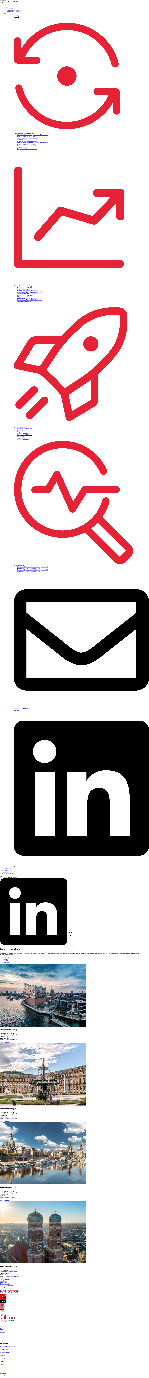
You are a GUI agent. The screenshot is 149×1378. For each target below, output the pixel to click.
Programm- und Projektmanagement (27, 141)
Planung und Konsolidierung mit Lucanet (28, 568)
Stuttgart (5, 959)
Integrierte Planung (22, 289)
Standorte (2, 1332)
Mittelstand (10, 8)
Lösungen (6, 13)
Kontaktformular (4, 1352)
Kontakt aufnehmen (8, 873)
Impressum (3, 1373)
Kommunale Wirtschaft (13, 10)
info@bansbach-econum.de (21, 708)
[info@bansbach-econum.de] (81, 707)
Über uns (2, 1335)
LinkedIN (2, 1358)
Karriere (5, 872)
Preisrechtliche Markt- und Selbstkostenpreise (29, 292)
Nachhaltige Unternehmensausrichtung (27, 138)
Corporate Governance (23, 432)
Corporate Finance (22, 139)
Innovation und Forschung (14, 11)
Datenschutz (3, 1376)
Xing (1, 1361)
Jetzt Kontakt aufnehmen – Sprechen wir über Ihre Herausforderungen (6, 1283)
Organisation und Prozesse (24, 428)
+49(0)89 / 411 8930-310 (12, 1276)
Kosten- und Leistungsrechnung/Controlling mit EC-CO (32, 567)
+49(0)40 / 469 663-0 (11, 1039)
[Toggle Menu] (0, 4)
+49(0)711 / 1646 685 (11, 1118)
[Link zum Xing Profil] (74, 944)
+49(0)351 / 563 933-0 (11, 1197)
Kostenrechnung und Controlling (26, 287)
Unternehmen (7, 868)
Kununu (2, 1364)
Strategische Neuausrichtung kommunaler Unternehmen (32, 135)
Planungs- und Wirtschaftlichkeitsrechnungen (29, 290)
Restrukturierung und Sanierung (26, 136)
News (5, 870)
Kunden (5, 7)
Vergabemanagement (23, 433)
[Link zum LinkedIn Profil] (36, 944)
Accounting (20, 430)
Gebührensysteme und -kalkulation (26, 293)
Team (1, 1329)
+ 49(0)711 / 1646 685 (6, 1349)
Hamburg (6, 957)
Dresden (5, 960)
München (6, 962)
